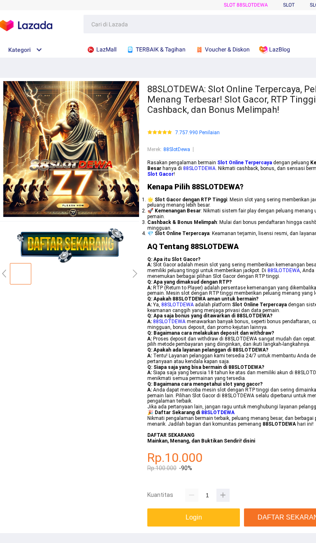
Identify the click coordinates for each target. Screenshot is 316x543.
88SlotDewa (176, 149)
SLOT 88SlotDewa (246, 5)
